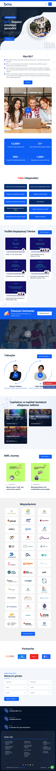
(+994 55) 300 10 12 (15, 711)
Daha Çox (28, 82)
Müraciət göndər (10, 698)
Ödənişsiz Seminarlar (45, 752)
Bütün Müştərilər (28, 633)
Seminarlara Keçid (44, 313)
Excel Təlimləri (27, 750)
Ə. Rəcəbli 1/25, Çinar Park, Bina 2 (19, 727)
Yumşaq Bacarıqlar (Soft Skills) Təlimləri (47, 748)
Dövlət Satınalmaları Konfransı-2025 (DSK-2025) (13, 417)
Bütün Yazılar (44, 456)
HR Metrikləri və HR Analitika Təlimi (15, 276)
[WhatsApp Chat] (52, 767)
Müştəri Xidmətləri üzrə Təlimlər (46, 743)
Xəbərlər (50, 767)
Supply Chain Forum (13, 436)
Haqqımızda (43, 767)
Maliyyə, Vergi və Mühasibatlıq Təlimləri (9, 748)
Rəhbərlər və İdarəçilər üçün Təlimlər (8, 753)
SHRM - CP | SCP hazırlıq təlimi (14, 254)
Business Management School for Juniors (27, 754)
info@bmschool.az (15, 719)
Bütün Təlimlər (44, 232)
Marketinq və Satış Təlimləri (27, 742)
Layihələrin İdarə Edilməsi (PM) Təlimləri (28, 746)
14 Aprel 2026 (11, 484)
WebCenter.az (22, 767)
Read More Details (10, 423)
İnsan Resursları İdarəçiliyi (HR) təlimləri (15, 251)
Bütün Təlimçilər (43, 356)
